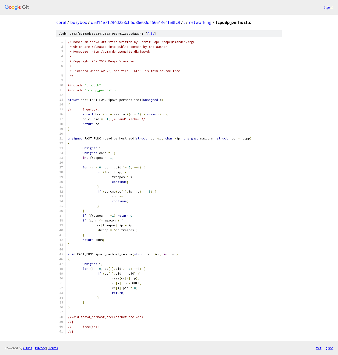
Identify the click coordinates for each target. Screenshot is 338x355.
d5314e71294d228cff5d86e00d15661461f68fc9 (135, 22)
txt (318, 348)
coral (61, 22)
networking (200, 22)
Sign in (328, 7)
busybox (78, 22)
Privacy (40, 348)
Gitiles (27, 348)
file (150, 34)
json (329, 348)
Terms (53, 348)
